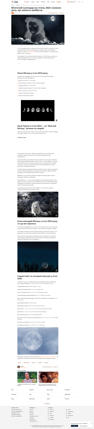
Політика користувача (16, 409)
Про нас (31, 409)
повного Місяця (30, 51)
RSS (68, 417)
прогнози (33, 362)
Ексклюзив (13, 394)
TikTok (69, 409)
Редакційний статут (15, 412)
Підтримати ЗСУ (72, 1)
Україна (27, 1)
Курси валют (32, 419)
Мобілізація (67, 394)
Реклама (31, 414)
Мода (12, 398)
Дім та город (50, 389)
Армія (37, 1)
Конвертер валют (33, 421)
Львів (48, 394)
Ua (78, 1)
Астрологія (40, 362)
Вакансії (31, 411)
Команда (31, 417)
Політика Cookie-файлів (16, 416)
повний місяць (26, 362)
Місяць (19, 362)
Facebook (52, 417)
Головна (12, 5)
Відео (59, 1)
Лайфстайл (18, 5)
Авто (12, 389)
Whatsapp (52, 419)
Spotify (69, 413)
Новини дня (32, 398)
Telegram (51, 411)
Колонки (53, 1)
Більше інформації (83, 425)
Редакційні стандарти (16, 414)
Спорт (48, 1)
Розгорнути (47, 403)
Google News (70, 411)
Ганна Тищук (23, 367)
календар (46, 362)
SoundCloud (70, 415)
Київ (30, 394)
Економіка (43, 1)
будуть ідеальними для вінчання (48, 356)
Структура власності (34, 416)
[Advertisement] (37, 66)
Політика (67, 398)
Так (74, 425)
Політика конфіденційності (17, 411)
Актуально (31, 389)
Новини (33, 1)
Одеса (48, 398)
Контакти (32, 412)
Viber (51, 413)
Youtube (51, 409)
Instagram (52, 415)
